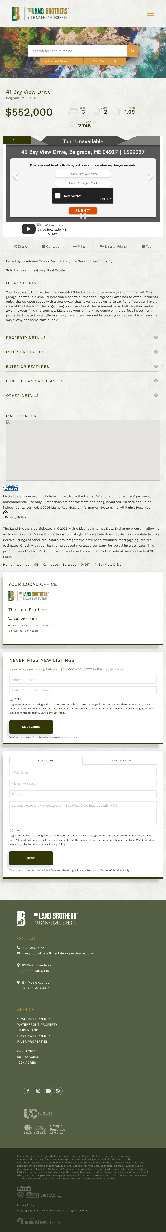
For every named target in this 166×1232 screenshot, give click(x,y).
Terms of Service (111, 870)
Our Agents (31, 631)
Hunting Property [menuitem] (33, 1036)
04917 (85, 564)
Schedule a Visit (119, 760)
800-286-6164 (25, 619)
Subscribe (31, 727)
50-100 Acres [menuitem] (28, 1057)
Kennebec (50, 564)
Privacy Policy (16, 517)
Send (31, 858)
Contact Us (15, 631)
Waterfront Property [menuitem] (37, 1024)
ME (35, 564)
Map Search (101, 61)
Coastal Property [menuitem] (33, 1019)
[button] (132, 50)
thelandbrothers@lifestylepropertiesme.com (57, 953)
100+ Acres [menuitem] (26, 1062)
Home (7, 564)
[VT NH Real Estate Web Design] (83, 1221)
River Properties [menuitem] (32, 1041)
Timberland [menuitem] (27, 1030)
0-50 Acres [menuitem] (26, 1051)
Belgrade (69, 564)
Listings (23, 564)
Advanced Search (57, 61)
